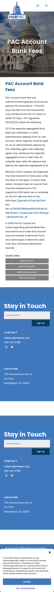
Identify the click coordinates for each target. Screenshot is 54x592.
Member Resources (27, 272)
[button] (49, 552)
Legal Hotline (27, 261)
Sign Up (41, 323)
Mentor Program (27, 266)
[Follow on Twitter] (6, 347)
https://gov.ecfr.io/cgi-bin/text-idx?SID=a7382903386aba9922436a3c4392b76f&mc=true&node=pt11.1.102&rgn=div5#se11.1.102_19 (27, 208)
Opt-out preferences (25, 588)
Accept (27, 581)
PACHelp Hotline (27, 278)
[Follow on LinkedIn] (12, 347)
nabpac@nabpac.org (16, 338)
